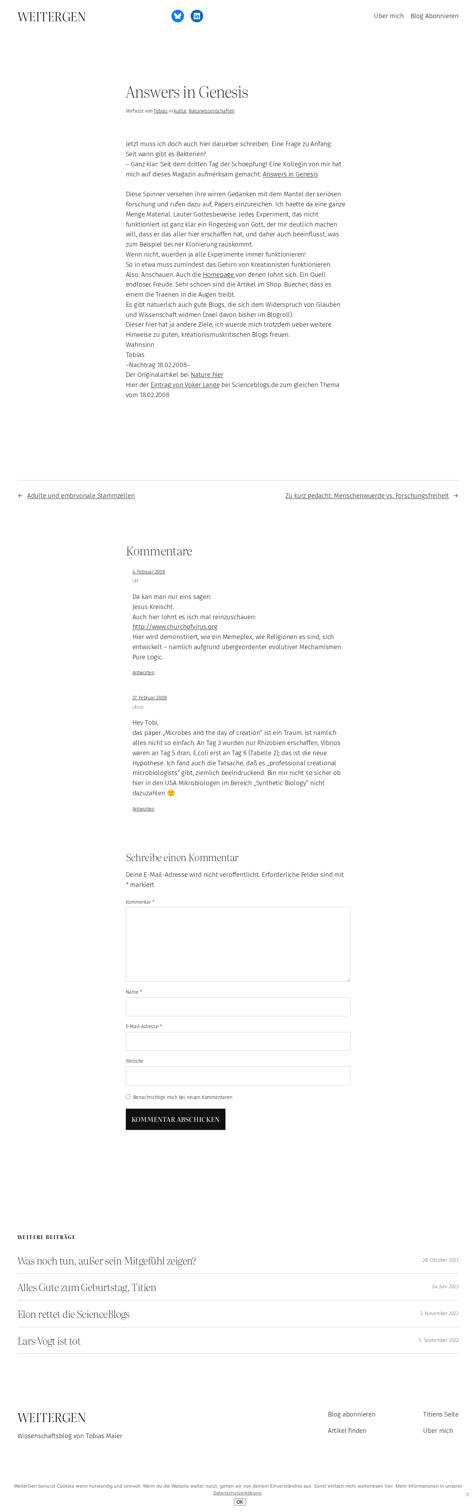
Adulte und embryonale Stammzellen (81, 496)
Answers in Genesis (290, 174)
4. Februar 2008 (148, 572)
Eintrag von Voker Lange (185, 385)
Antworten (143, 673)
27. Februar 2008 (149, 698)
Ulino (138, 707)
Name (134, 992)
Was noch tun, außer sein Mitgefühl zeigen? (106, 1260)
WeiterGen (51, 16)
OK (240, 1502)
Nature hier (207, 375)
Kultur (180, 111)
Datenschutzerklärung (237, 1493)
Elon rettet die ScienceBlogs (73, 1313)
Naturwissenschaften (212, 111)
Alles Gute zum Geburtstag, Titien (86, 1287)
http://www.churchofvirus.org (174, 627)
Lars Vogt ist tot (48, 1340)
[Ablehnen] (467, 1494)
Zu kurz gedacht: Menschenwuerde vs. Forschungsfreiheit (367, 496)
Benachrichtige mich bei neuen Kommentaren (182, 1097)
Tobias (161, 111)
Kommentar (140, 902)
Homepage (219, 275)
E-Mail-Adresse (144, 1027)
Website (135, 1061)
